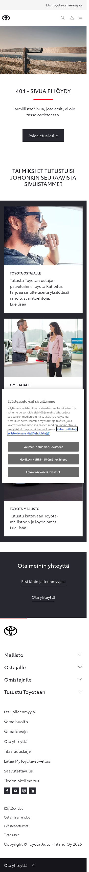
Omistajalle (17, 679)
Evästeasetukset (16, 825)
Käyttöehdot (13, 808)
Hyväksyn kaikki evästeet (43, 472)
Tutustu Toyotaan (24, 691)
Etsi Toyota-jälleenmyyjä (64, 5)
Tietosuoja (12, 834)
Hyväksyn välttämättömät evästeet (43, 459)
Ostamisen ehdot (17, 817)
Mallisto (13, 654)
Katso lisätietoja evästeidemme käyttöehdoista (42, 431)
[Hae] (63, 18)
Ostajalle (15, 667)
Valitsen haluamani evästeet (43, 446)
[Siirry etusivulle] (6, 18)
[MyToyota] (72, 17)
